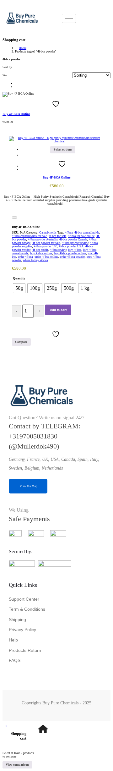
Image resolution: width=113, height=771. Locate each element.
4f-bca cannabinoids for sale (29, 236)
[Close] (14, 217)
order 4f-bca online (46, 256)
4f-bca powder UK (45, 246)
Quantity (19, 278)
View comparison (17, 764)
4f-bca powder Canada (73, 239)
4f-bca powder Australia (42, 239)
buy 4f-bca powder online (70, 253)
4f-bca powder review (75, 243)
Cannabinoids (47, 232)
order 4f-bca (25, 256)
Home (22, 48)
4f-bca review (58, 249)
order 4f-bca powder (72, 256)
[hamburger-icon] (69, 18)
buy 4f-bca (74, 249)
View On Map (28, 486)
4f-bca (69, 232)
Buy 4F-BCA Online (16, 114)
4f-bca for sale (57, 236)
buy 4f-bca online (41, 253)
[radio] (19, 288)
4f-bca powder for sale (46, 243)
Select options (63, 149)
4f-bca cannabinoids (86, 232)
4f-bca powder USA (71, 246)
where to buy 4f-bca (35, 260)
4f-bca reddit (40, 249)
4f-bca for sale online (81, 236)
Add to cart (58, 309)
